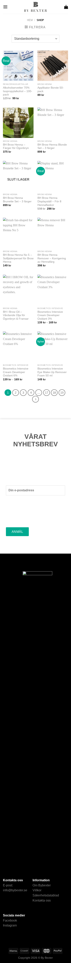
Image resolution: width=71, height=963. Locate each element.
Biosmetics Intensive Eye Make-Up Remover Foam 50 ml (52, 372)
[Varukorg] (66, 7)
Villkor (37, 890)
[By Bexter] (35, 7)
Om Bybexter (42, 885)
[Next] (35, 399)
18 (54, 392)
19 (62, 392)
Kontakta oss (42, 900)
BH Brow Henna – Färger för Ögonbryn (16, 146)
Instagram (10, 925)
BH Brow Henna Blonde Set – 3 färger (52, 146)
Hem (30, 20)
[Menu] (5, 7)
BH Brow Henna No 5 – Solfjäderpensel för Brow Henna (18, 258)
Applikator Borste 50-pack (50, 89)
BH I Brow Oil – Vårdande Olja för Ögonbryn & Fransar (16, 315)
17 (46, 392)
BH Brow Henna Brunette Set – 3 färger (17, 199)
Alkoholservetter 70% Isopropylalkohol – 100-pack (17, 91)
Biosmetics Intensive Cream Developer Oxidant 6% (15, 372)
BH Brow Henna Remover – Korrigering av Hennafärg (51, 258)
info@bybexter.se (15, 890)
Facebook (10, 920)
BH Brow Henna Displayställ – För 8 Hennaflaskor (49, 201)
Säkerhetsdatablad (46, 895)
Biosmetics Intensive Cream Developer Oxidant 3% (50, 315)
